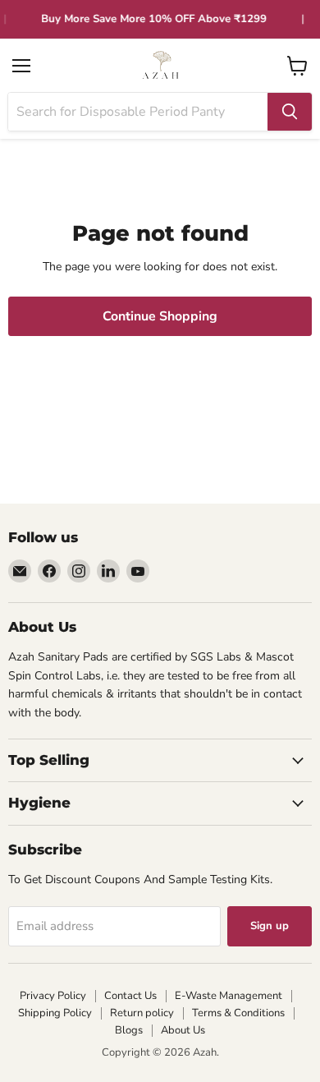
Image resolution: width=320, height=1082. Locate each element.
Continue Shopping (160, 316)
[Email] (19, 570)
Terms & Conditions (238, 1013)
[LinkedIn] (108, 570)
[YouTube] (137, 570)
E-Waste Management (228, 995)
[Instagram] (78, 570)
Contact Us (130, 995)
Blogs (129, 1030)
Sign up (269, 926)
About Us (183, 1030)
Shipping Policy (55, 1013)
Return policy (142, 1013)
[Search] (289, 112)
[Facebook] (49, 570)
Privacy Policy (53, 995)
